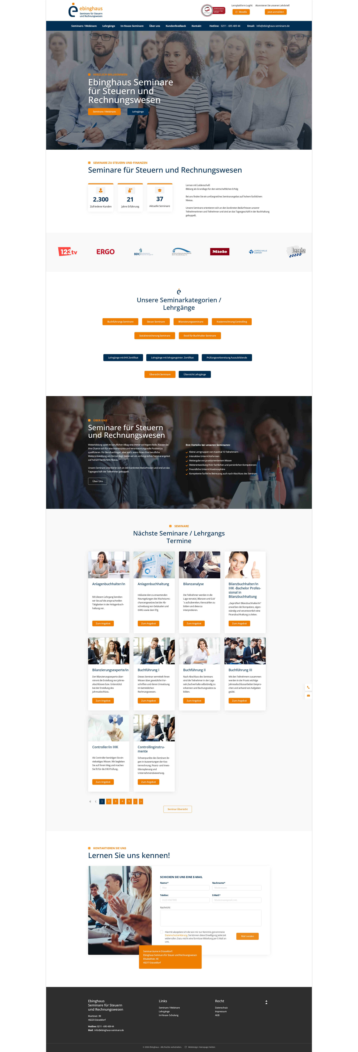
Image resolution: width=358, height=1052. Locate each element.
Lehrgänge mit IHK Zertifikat (123, 357)
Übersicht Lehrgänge (195, 374)
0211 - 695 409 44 (230, 26)
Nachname (218, 882)
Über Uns (97, 481)
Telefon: (164, 895)
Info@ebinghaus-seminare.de (272, 26)
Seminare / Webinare (104, 111)
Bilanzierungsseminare (190, 321)
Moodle (243, 11)
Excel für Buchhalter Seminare (200, 335)
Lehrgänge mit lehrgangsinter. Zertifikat (172, 357)
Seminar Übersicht (178, 809)
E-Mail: (216, 895)
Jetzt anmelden (276, 11)
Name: (164, 882)
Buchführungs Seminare (120, 321)
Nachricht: (165, 907)
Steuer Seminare (156, 321)
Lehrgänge (138, 111)
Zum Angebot (103, 623)
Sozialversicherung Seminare (154, 335)
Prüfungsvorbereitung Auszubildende (227, 357)
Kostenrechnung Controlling (232, 321)
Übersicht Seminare (160, 374)
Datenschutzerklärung (176, 935)
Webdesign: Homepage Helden (201, 1047)
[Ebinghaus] (85, 10)
